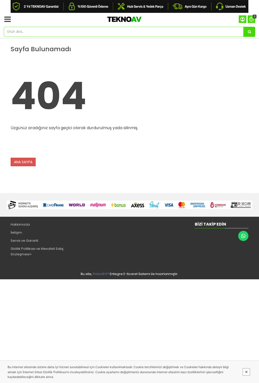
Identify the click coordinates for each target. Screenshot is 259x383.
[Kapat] (246, 372)
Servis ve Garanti (24, 240)
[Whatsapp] (243, 236)
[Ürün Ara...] (249, 32)
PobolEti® (101, 273)
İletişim (16, 232)
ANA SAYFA (23, 162)
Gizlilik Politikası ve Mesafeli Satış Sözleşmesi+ (37, 251)
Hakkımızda (20, 224)
